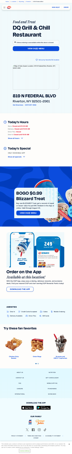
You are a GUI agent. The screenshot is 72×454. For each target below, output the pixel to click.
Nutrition (52, 372)
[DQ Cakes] (30, 422)
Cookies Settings (25, 450)
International (20, 394)
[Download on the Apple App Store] (27, 408)
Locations (13, 1)
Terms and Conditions (34, 436)
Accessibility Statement (53, 436)
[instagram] (39, 429)
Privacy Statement (17, 436)
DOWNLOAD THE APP (20, 289)
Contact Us (20, 378)
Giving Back (52, 394)
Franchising (52, 389)
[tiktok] (45, 429)
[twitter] (27, 429)
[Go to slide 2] (38, 363)
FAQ (20, 383)
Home (7, 1)
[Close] (69, 444)
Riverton (28, 1)
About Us (20, 372)
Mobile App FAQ (52, 383)
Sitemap (36, 438)
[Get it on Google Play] (44, 408)
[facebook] (33, 429)
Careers (20, 389)
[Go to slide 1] (36, 363)
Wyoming (21, 1)
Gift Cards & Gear (52, 378)
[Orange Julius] (40, 422)
